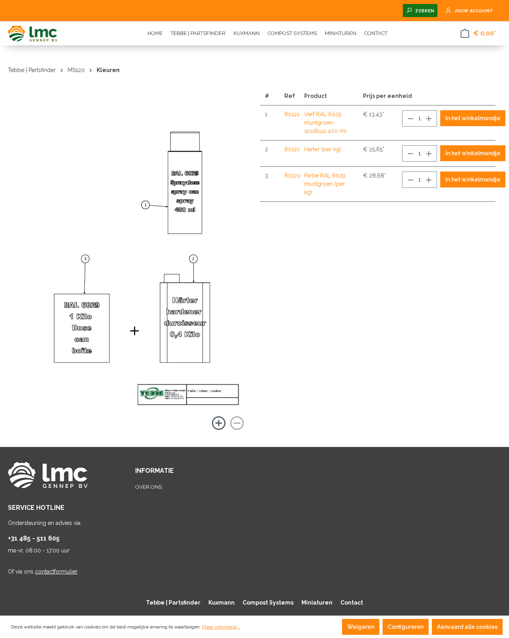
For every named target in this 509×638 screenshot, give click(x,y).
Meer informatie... (221, 627)
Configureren (406, 627)
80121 (291, 114)
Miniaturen (316, 602)
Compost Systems (268, 602)
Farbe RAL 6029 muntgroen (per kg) (325, 183)
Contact (351, 602)
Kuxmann (221, 602)
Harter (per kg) (322, 149)
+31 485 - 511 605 (34, 538)
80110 (292, 149)
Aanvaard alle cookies (467, 627)
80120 (292, 175)
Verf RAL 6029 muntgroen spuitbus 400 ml (325, 122)
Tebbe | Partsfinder (173, 602)
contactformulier (56, 571)
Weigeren (360, 627)
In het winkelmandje (472, 118)
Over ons (148, 487)
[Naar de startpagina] (47, 33)
